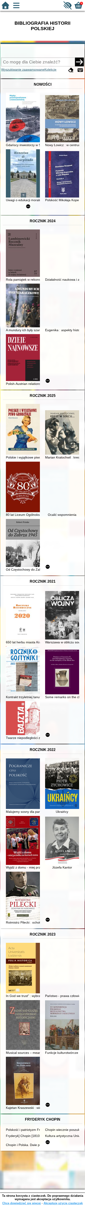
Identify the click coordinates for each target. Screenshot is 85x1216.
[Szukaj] (79, 62)
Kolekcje (50, 69)
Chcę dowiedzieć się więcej (21, 1203)
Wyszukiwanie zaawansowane (22, 69)
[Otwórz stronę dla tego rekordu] (24, 118)
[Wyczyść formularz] (71, 70)
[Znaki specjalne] (80, 70)
